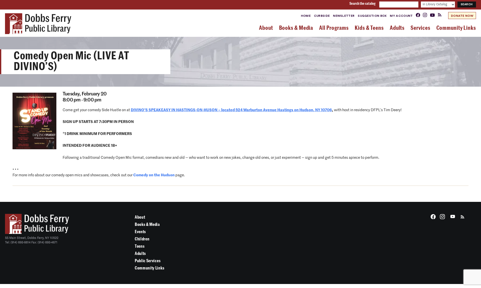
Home (306, 15)
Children (142, 239)
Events (140, 232)
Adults (140, 253)
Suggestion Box (372, 15)
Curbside (322, 15)
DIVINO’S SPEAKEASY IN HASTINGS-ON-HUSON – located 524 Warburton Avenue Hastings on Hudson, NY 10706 (231, 110)
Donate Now (462, 15)
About (140, 217)
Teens (140, 246)
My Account (401, 15)
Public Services (148, 261)
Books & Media (147, 224)
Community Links (149, 268)
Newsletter (343, 15)
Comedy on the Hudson (154, 175)
